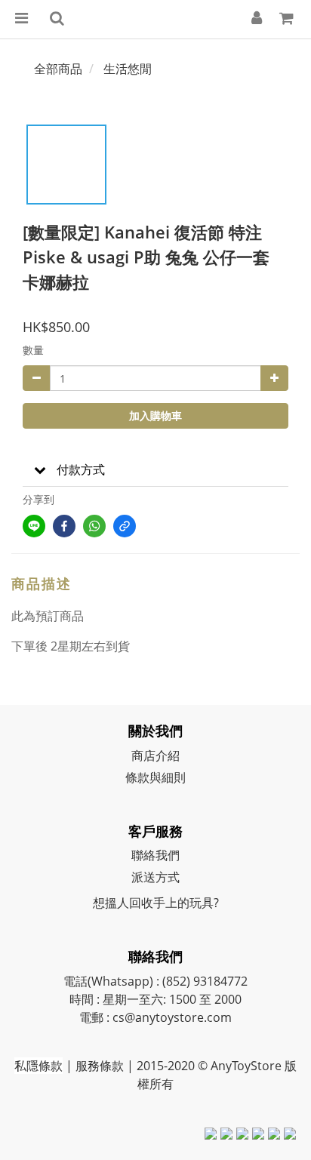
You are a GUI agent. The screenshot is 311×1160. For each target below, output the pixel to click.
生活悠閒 (127, 68)
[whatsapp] (94, 526)
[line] (34, 526)
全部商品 (58, 68)
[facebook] (64, 526)
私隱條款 (38, 1065)
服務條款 (99, 1065)
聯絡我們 (155, 855)
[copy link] (124, 526)
